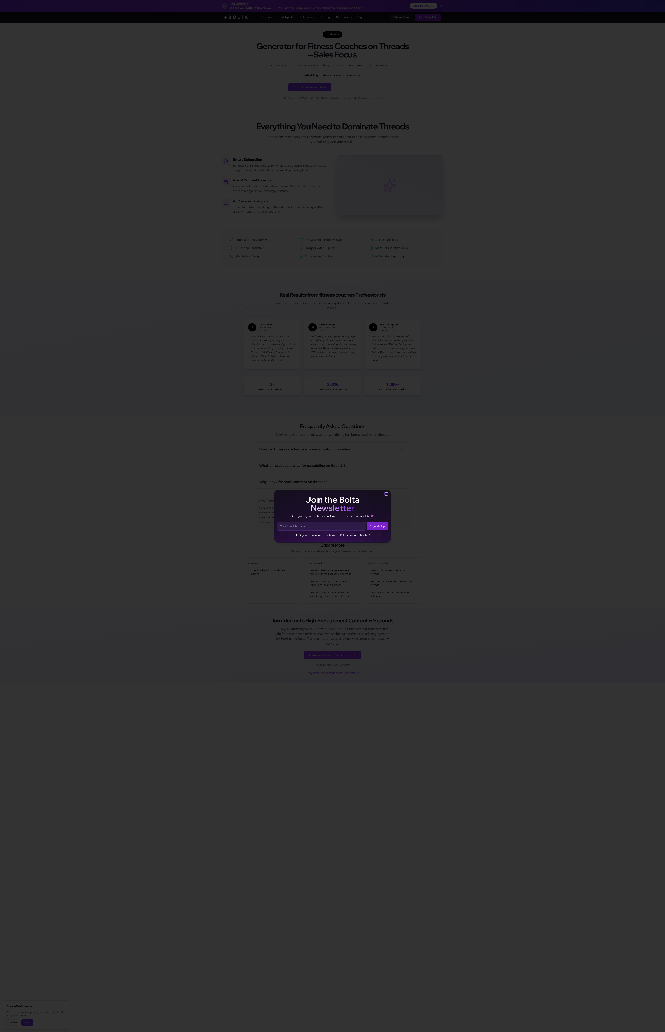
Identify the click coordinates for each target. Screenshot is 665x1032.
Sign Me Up (377, 526)
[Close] (386, 494)
